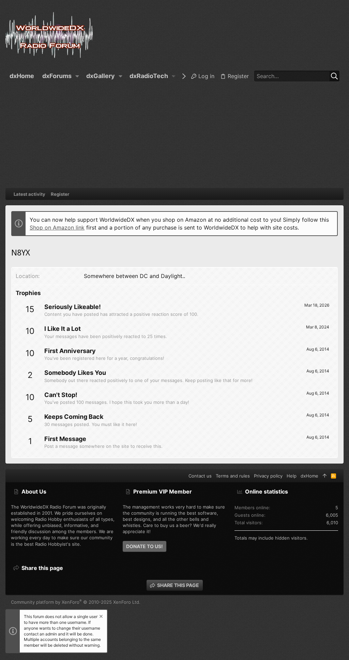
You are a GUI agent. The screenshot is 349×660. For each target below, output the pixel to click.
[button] (77, 76)
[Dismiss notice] (100, 617)
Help (292, 476)
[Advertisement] (174, 137)
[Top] (324, 476)
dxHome (309, 476)
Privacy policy (268, 476)
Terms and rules (233, 476)
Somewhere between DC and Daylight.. (134, 276)
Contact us (200, 476)
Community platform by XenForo (75, 602)
